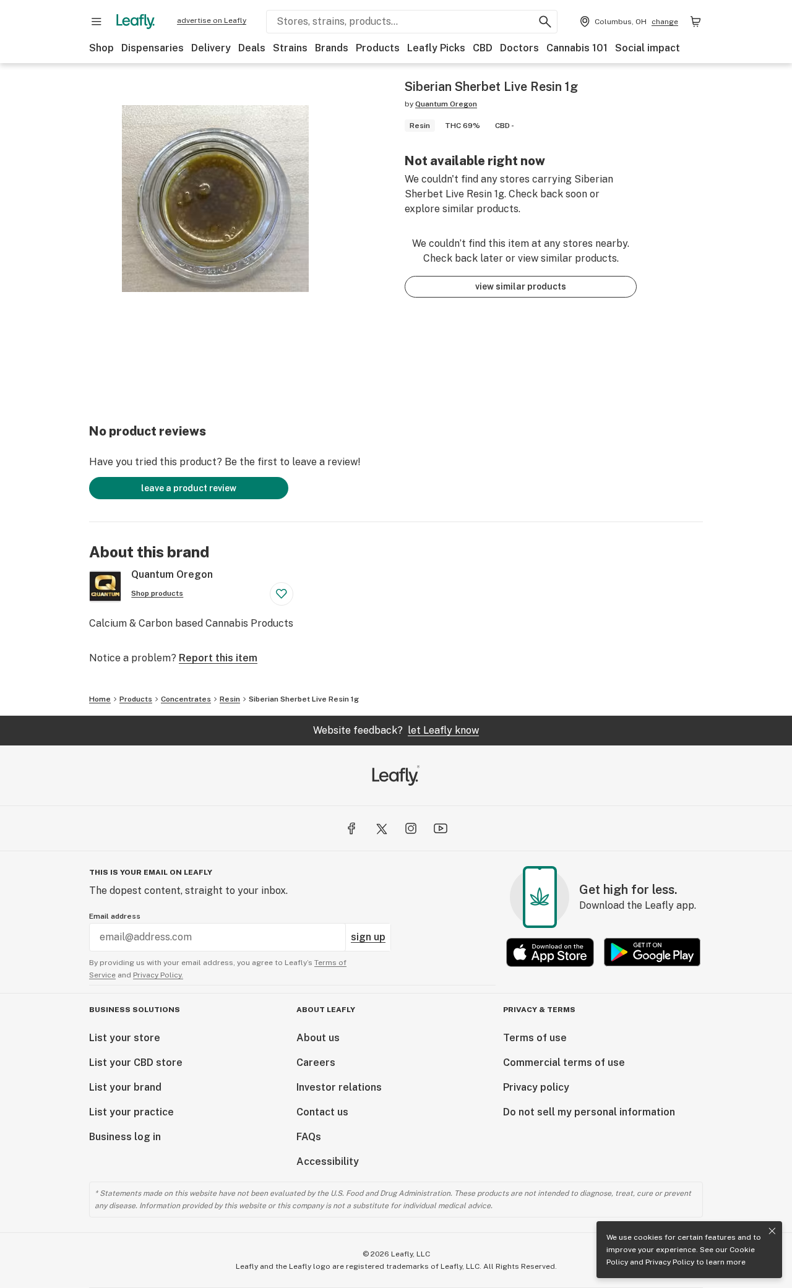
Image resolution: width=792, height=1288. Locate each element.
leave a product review (188, 488)
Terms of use (535, 1038)
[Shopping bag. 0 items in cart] (695, 21)
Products (378, 48)
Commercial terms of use (564, 1062)
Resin (230, 699)
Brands (331, 48)
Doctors (519, 48)
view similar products (520, 286)
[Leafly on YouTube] (440, 828)
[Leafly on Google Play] (652, 952)
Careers (315, 1062)
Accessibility (327, 1161)
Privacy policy (536, 1087)
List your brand (125, 1087)
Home (100, 699)
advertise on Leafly (211, 20)
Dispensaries (152, 48)
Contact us (322, 1112)
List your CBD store (136, 1062)
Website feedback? (396, 730)
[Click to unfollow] (281, 594)
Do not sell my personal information (589, 1112)
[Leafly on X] (381, 828)
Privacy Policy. (158, 975)
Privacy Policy (669, 1262)
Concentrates (186, 699)
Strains (290, 48)
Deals (251, 48)
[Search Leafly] (545, 21)
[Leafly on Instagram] (411, 828)
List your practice (131, 1112)
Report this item (218, 658)
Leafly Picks (436, 48)
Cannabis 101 (577, 48)
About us (318, 1038)
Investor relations (339, 1087)
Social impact (647, 48)
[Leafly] (135, 21)
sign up (368, 937)
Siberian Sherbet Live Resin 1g (304, 699)
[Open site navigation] (96, 21)
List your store (124, 1038)
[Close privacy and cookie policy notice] (772, 1231)
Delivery (211, 48)
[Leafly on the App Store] (550, 952)
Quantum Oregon (446, 104)
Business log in (125, 1137)
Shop (101, 48)
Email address (114, 916)
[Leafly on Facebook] (351, 828)
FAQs (308, 1137)
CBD (483, 48)
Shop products (157, 593)
